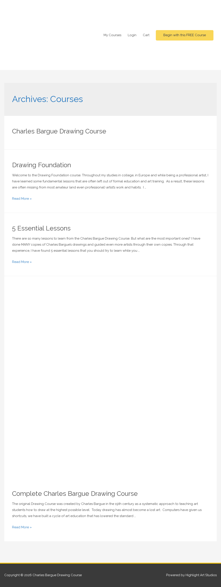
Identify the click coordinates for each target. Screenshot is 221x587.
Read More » (22, 199)
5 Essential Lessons (41, 228)
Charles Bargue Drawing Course (59, 131)
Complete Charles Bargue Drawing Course (75, 493)
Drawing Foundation (41, 165)
